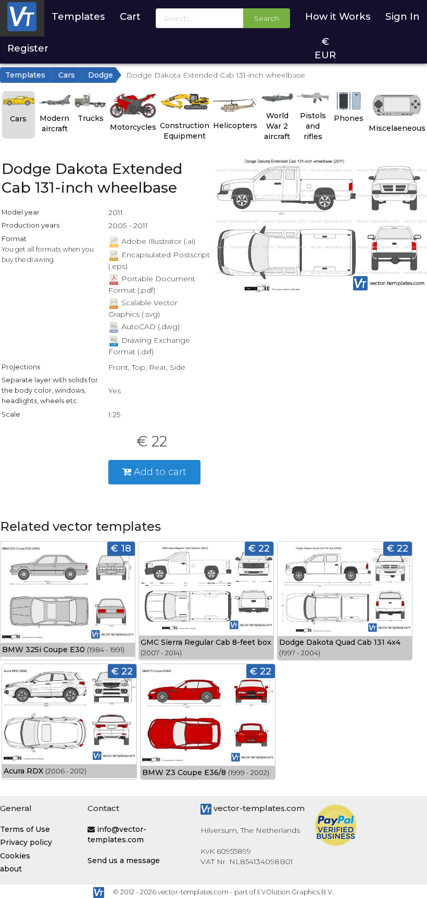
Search (266, 18)
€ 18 (121, 548)
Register (27, 48)
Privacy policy (26, 842)
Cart (130, 16)
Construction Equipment (184, 131)
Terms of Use (25, 829)
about (11, 869)
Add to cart (158, 472)
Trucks (91, 118)
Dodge (100, 75)
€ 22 (259, 548)
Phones (348, 118)
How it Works (337, 16)
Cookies (15, 855)
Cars (66, 75)
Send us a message (123, 860)
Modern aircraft (54, 123)
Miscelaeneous (397, 128)
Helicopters (235, 125)
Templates (78, 16)
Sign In (402, 16)
